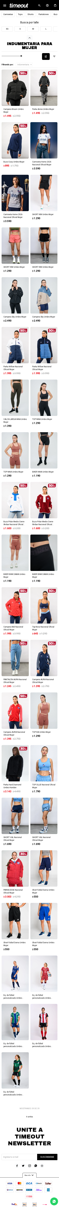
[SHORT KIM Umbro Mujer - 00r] (15, 245)
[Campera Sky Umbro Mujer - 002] (15, 295)
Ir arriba (29, 1117)
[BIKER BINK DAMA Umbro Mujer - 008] (15, 553)
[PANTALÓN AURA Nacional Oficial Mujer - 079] (15, 658)
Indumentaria (23, 65)
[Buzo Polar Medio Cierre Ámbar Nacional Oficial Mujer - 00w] (44, 500)
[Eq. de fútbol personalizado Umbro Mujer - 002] (15, 1022)
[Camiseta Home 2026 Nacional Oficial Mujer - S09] (44, 140)
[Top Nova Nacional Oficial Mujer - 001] (44, 605)
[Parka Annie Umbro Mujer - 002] (44, 88)
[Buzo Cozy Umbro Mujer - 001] (15, 140)
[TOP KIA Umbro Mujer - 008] (44, 710)
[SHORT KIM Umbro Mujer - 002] (44, 193)
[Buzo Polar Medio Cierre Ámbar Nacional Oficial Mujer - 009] (15, 500)
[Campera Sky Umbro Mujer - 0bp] (44, 295)
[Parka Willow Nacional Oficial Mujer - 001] (15, 345)
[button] (39, 5)
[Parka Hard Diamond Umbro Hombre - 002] (15, 763)
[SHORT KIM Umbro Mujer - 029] (44, 245)
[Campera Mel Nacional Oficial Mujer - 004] (15, 605)
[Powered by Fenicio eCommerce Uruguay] (42, 1214)
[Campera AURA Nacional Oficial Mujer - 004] (15, 710)
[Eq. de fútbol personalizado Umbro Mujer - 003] (15, 1070)
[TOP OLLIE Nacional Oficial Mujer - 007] (44, 763)
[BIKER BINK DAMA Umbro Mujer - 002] (44, 553)
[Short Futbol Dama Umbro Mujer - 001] (44, 868)
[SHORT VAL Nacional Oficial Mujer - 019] (15, 816)
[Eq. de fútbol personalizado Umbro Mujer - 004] (15, 974)
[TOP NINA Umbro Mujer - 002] (44, 398)
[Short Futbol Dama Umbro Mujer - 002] (15, 921)
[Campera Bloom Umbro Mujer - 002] (15, 88)
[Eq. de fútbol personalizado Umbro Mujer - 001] (44, 1022)
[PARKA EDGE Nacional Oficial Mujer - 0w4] (15, 868)
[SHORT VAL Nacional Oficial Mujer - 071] (44, 816)
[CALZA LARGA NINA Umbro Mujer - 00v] (15, 398)
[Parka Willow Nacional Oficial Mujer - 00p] (44, 345)
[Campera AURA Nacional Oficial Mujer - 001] (44, 658)
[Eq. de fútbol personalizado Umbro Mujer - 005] (44, 974)
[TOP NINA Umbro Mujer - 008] (15, 450)
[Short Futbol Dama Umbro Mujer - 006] (44, 921)
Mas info (29, 1175)
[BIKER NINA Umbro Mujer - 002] (44, 450)
